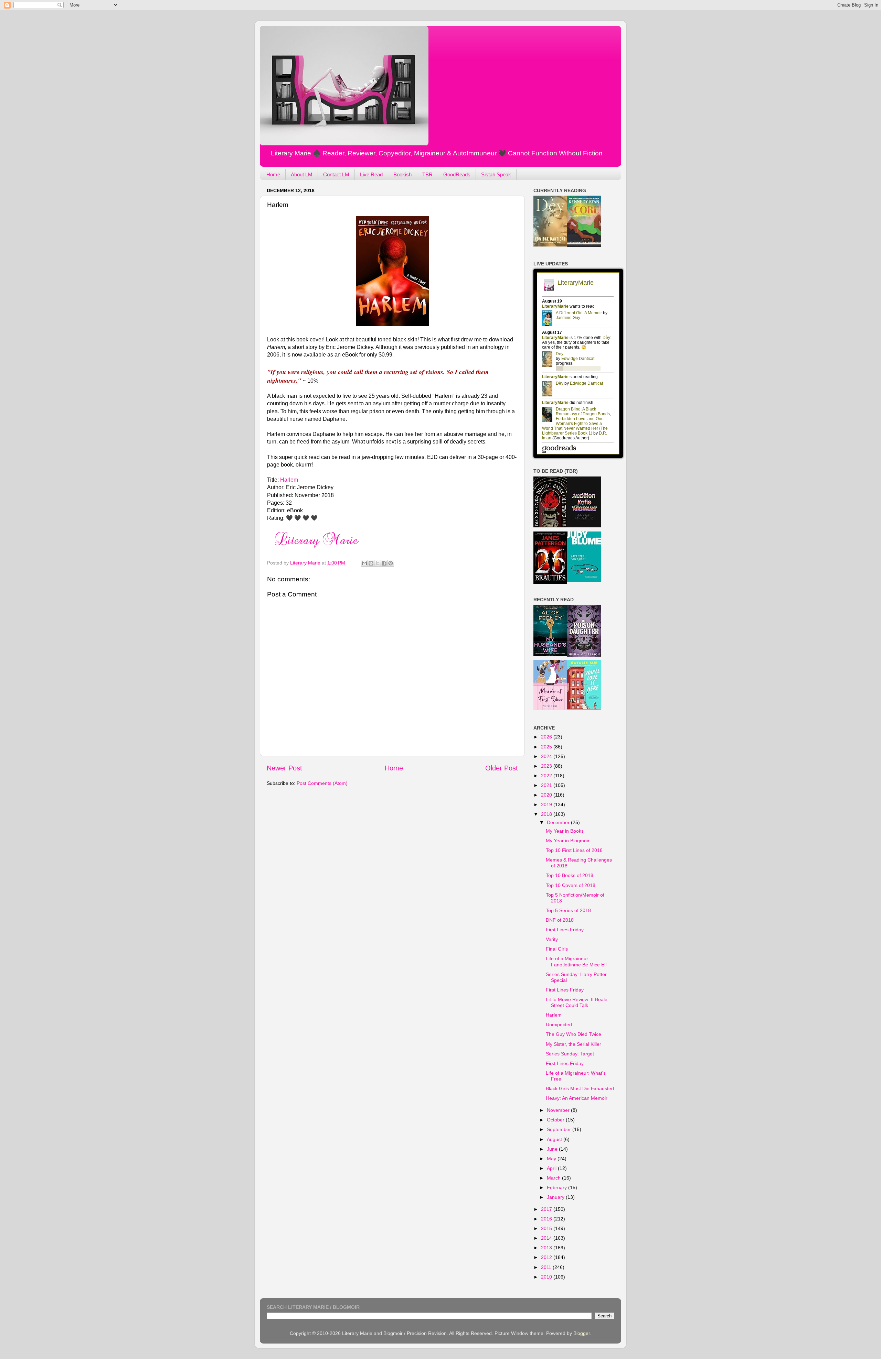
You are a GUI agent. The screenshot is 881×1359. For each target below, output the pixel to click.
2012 (547, 1257)
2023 (547, 766)
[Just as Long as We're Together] (584, 580)
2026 (547, 736)
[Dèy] (550, 245)
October (556, 1119)
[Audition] (584, 525)
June (553, 1149)
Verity (552, 939)
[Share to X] (377, 563)
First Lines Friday (565, 929)
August (555, 1139)
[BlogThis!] (371, 563)
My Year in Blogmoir (568, 840)
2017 (547, 1209)
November (559, 1110)
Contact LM (336, 174)
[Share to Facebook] (384, 563)
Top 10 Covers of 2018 (570, 885)
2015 (547, 1228)
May (552, 1158)
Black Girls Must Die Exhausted (580, 1088)
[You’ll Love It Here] (584, 708)
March (554, 1178)
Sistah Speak (496, 174)
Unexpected (559, 1024)
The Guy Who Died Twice (573, 1034)
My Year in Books (565, 831)
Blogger (581, 1333)
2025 (547, 746)
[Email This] (364, 563)
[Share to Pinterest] (390, 563)
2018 (547, 814)
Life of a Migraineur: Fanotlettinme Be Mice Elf (576, 961)
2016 (547, 1218)
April (552, 1168)
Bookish (402, 174)
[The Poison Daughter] (584, 655)
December (559, 822)
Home (273, 174)
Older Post (501, 768)
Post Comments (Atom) (322, 783)
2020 (547, 795)
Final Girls (557, 949)
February (557, 1187)
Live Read (371, 174)
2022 (547, 775)
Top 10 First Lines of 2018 (574, 850)
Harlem (289, 480)
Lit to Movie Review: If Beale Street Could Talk (576, 1002)
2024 (547, 756)
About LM (301, 174)
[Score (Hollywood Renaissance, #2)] (584, 245)
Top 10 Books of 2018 (569, 875)
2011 (547, 1267)
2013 (547, 1247)
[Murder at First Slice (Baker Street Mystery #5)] (550, 708)
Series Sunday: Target (570, 1053)
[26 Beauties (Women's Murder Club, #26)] (550, 582)
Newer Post (284, 768)
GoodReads (456, 174)
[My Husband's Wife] (550, 654)
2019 (547, 804)
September (559, 1129)
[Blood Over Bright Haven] (550, 525)
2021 (547, 785)
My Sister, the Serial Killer (573, 1044)
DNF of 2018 (560, 920)
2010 (547, 1277)
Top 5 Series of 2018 (568, 910)
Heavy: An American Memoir (576, 1098)
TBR (427, 174)
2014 (547, 1238)
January (556, 1197)
